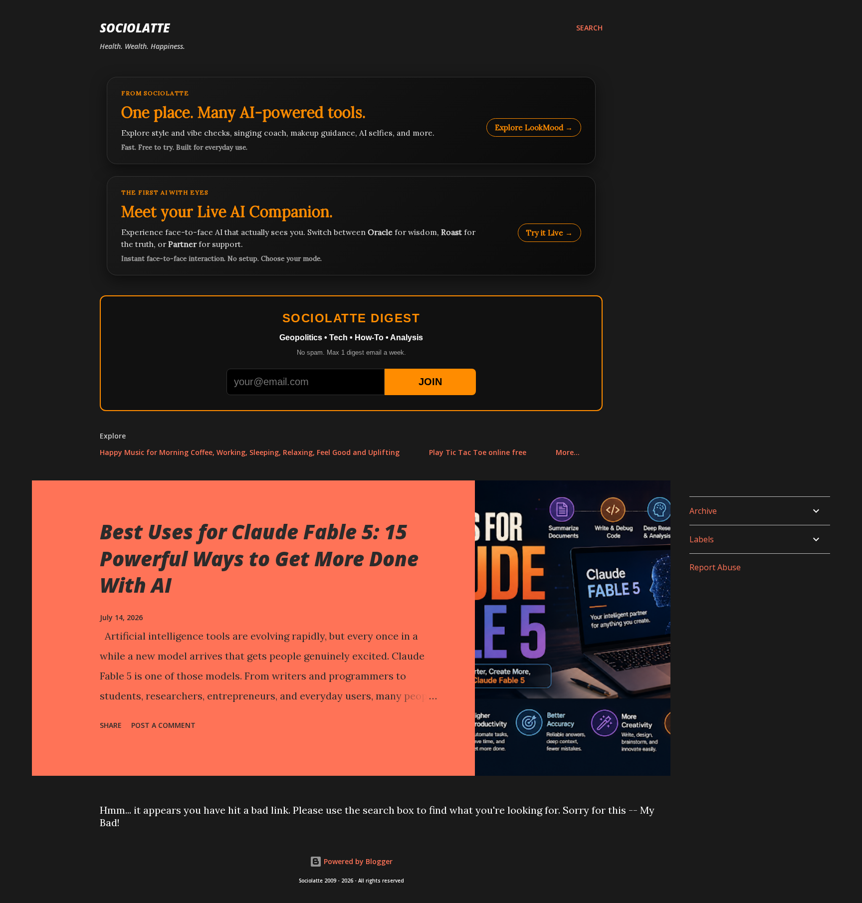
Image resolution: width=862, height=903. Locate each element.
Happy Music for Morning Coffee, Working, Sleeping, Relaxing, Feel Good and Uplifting (250, 452)
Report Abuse (715, 567)
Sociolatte (135, 27)
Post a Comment (163, 725)
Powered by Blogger (357, 861)
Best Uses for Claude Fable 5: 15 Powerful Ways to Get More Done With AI (259, 558)
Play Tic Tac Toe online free (477, 452)
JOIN (430, 381)
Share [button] (111, 725)
